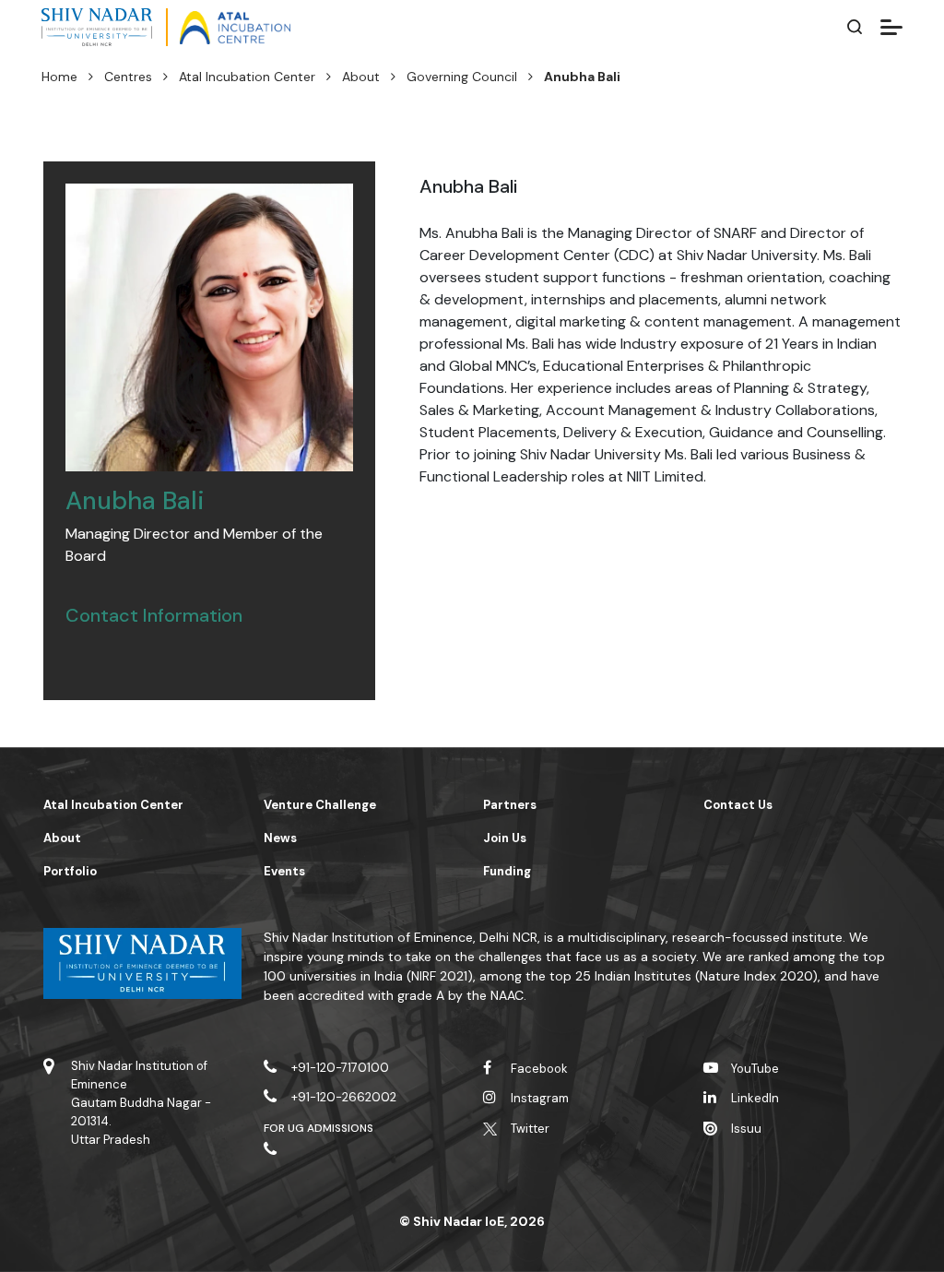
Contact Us (738, 805)
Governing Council (462, 76)
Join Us (504, 838)
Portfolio (70, 871)
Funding (507, 871)
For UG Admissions (319, 1128)
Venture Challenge (320, 805)
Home (59, 76)
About (361, 76)
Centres (128, 76)
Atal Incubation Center (247, 76)
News (280, 838)
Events (284, 871)
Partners (510, 805)
